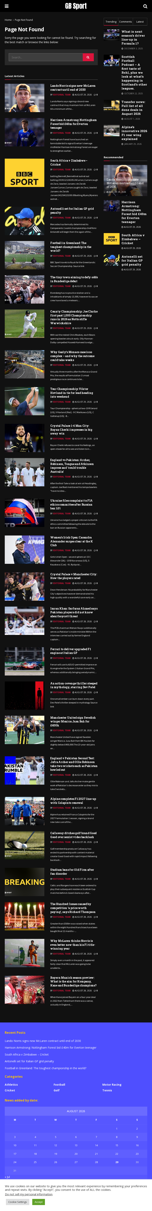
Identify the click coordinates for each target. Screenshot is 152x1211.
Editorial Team (61, 94)
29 (116, 1162)
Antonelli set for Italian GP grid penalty (132, 260)
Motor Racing (112, 1084)
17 (14, 1154)
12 (55, 1145)
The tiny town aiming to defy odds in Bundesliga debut (74, 279)
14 (96, 1145)
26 (55, 1162)
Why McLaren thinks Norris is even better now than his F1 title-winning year (72, 944)
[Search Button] (88, 57)
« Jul (7, 1177)
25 (35, 1162)
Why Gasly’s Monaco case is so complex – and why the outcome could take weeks (72, 356)
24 (14, 1162)
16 (137, 1145)
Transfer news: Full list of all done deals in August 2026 (133, 108)
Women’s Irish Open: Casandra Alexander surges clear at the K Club (71, 541)
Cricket (10, 1090)
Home (8, 20)
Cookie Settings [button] (17, 1202)
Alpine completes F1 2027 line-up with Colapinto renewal (73, 801)
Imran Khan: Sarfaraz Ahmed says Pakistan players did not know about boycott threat (73, 612)
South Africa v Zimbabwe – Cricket (133, 239)
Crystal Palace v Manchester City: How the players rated (73, 576)
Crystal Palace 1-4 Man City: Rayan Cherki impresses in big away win (71, 429)
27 (76, 1162)
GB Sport (76, 6)
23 (137, 1154)
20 (76, 1154)
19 (55, 1154)
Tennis (107, 1090)
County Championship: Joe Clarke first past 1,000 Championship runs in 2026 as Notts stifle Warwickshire (73, 317)
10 (14, 1145)
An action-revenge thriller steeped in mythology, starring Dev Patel (73, 685)
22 (116, 1154)
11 (35, 1145)
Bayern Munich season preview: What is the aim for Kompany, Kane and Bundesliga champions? (73, 981)
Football (59, 1084)
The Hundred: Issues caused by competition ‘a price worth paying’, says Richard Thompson (73, 908)
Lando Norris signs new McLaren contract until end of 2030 (73, 87)
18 (35, 1154)
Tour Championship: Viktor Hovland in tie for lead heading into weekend (71, 392)
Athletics (11, 1084)
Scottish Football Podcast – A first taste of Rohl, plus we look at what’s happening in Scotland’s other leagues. (134, 72)
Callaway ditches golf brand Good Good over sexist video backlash (73, 835)
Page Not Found (24, 20)
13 (76, 1145)
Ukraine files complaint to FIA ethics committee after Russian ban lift (71, 504)
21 (96, 1154)
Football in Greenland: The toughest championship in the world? (70, 246)
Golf (57, 1090)
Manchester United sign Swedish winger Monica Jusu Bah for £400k (73, 721)
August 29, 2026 (83, 94)
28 (96, 1162)
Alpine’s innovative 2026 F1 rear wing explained (134, 133)
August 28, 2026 (83, 513)
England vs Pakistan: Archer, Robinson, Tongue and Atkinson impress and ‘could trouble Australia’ (72, 466)
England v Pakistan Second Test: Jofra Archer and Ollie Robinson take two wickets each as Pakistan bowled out (74, 764)
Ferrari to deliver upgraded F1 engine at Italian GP (70, 651)
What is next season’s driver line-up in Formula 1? (133, 37)
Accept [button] (39, 1202)
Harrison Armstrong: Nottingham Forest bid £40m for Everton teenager (73, 124)
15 (116, 1145)
